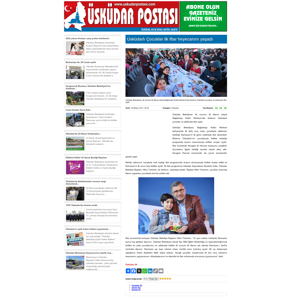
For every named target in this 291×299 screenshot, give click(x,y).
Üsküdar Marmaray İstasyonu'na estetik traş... (89, 253)
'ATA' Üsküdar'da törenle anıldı (81, 205)
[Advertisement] (148, 132)
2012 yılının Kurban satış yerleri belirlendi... (88, 38)
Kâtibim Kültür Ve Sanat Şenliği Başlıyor (86, 157)
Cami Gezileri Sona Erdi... (79, 110)
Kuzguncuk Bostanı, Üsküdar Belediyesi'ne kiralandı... (88, 87)
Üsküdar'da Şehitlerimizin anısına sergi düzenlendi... (86, 182)
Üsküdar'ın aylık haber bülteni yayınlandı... (88, 229)
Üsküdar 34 (131, 264)
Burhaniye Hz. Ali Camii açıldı (81, 62)
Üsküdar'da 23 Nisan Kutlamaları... (83, 134)
